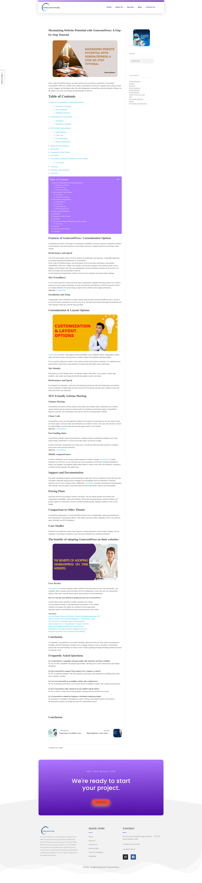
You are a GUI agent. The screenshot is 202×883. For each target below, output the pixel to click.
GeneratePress (61, 290)
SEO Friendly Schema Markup (60, 128)
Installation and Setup (62, 113)
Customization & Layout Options (61, 117)
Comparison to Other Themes (60, 152)
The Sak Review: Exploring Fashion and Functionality (66, 621)
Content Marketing (134, 88)
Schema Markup (60, 132)
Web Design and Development (138, 103)
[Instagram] (125, 857)
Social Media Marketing (136, 99)
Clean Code (59, 135)
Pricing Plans (54, 149)
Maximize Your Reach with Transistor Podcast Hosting (66, 631)
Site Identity (59, 121)
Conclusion (54, 167)
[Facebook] (133, 857)
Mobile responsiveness (62, 142)
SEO (130, 97)
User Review (59, 163)
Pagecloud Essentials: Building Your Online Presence (66, 626)
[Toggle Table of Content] (117, 179)
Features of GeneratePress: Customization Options (67, 102)
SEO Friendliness (61, 109)
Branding (131, 83)
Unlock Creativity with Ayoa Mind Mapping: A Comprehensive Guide (71, 619)
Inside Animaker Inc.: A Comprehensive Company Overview (68, 624)
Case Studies (54, 155)
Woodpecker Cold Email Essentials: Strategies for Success (67, 629)
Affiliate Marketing (135, 81)
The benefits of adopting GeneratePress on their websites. (69, 158)
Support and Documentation (59, 146)
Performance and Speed (63, 106)
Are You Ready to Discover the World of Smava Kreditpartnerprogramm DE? (74, 616)
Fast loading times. (61, 138)
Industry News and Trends (137, 95)
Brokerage (132, 86)
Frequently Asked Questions (59, 170)
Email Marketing (134, 92)
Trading (131, 101)
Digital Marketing (134, 90)
